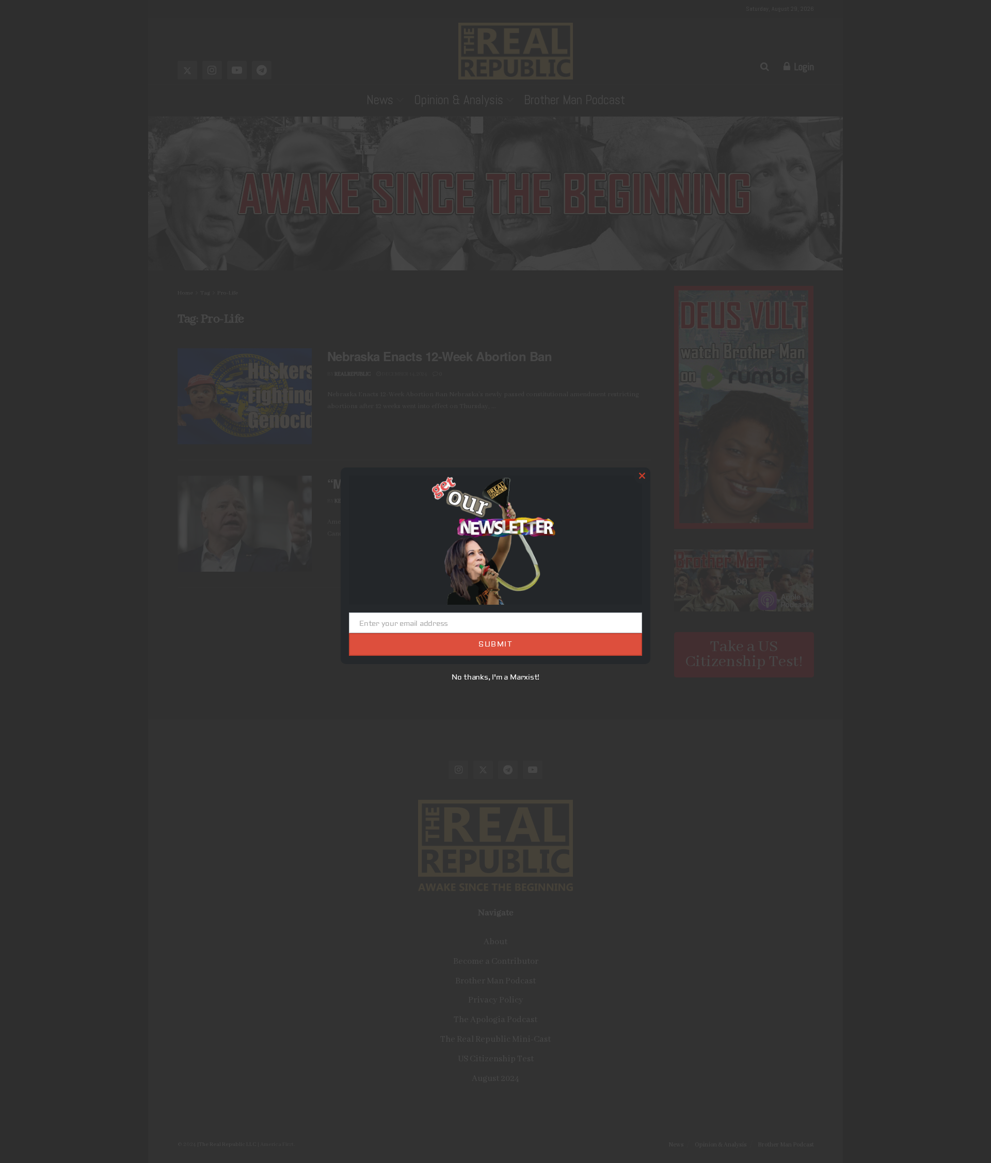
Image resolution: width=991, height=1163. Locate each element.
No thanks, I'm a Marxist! (496, 677)
